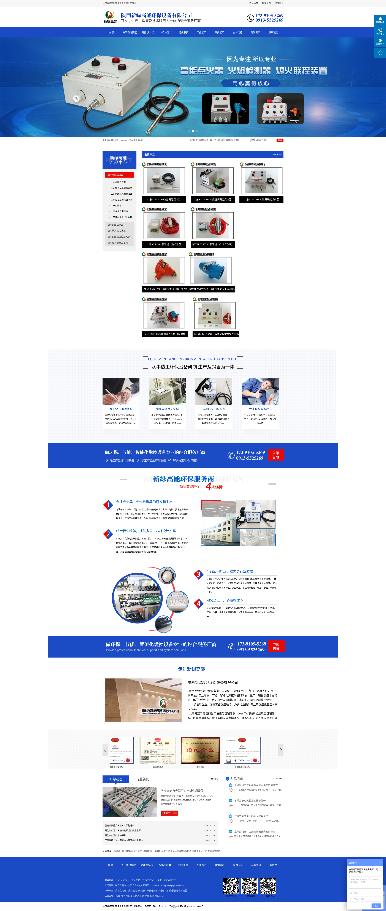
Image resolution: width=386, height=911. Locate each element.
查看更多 (167, 813)
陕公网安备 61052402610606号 (190, 906)
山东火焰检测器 (115, 224)
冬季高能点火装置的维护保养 (250, 784)
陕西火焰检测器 (219, 140)
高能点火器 (148, 32)
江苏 (118, 896)
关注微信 (279, 3)
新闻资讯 (255, 32)
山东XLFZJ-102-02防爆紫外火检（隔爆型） (165, 334)
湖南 (161, 896)
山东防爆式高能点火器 (121, 194)
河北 (128, 896)
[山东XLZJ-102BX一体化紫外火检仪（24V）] (164, 269)
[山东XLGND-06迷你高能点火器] (164, 179)
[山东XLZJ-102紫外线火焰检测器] (164, 224)
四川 (137, 896)
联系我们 (266, 3)
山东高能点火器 (115, 174)
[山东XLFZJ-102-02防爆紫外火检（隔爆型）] (164, 314)
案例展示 (219, 32)
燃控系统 (183, 865)
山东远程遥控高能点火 (121, 199)
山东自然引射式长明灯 (121, 217)
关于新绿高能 (130, 32)
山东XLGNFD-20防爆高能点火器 (261, 199)
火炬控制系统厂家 (161, 851)
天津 (123, 896)
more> (214, 779)
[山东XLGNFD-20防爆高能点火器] (261, 179)
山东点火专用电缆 (119, 211)
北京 (152, 896)
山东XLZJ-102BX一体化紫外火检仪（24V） (165, 289)
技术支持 (237, 32)
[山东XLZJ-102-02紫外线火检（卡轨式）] (213, 224)
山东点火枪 (116, 205)
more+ (277, 154)
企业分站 (106, 140)
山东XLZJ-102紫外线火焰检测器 (164, 244)
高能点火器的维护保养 (115, 835)
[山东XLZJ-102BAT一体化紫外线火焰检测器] (210, 269)
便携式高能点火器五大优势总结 (119, 825)
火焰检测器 (166, 32)
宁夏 (147, 896)
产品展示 (201, 32)
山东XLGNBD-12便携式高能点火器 (212, 199)
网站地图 (253, 3)
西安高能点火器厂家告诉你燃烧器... (183, 790)
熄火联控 (183, 32)
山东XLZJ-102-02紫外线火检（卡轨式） (212, 244)
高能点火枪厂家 (199, 851)
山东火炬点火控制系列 (119, 237)
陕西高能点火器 (205, 140)
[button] (189, 131)
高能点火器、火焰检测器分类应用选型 (123, 830)
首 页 (112, 32)
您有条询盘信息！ (137, 140)
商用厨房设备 (213, 851)
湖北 (157, 896)
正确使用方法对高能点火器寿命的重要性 (124, 840)
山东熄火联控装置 (117, 231)
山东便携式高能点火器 (121, 188)
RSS (121, 140)
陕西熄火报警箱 (232, 140)
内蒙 (142, 896)
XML (126, 140)
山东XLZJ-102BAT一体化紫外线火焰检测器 (211, 289)
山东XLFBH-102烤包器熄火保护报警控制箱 (216, 334)
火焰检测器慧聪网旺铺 (180, 851)
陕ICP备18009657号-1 (163, 906)
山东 (132, 896)
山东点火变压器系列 (118, 243)
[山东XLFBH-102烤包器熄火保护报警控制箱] (215, 314)
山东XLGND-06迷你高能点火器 (164, 199)
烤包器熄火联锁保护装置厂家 (138, 851)
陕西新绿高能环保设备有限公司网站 (119, 3)
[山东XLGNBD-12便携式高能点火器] (213, 179)
